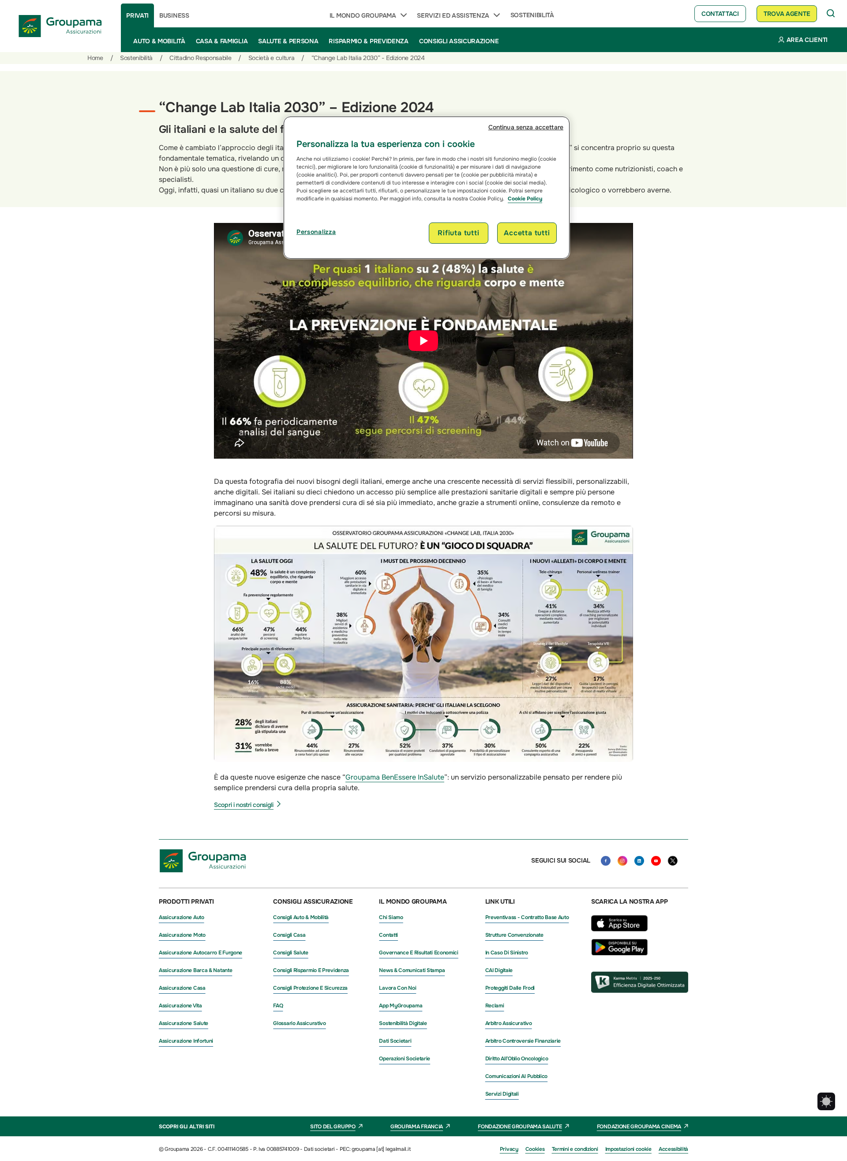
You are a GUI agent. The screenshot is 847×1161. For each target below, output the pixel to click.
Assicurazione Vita (180, 1005)
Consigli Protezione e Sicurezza (310, 987)
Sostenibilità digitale (403, 1023)
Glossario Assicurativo (299, 1023)
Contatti (388, 935)
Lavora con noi (397, 987)
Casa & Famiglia (222, 41)
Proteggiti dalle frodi (510, 987)
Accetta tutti (527, 232)
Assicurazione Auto (181, 917)
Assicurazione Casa (182, 987)
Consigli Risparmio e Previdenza (311, 970)
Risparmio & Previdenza (368, 41)
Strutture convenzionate (514, 935)
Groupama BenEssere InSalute (394, 777)
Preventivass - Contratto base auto (527, 917)
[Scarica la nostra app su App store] (619, 934)
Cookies (535, 1149)
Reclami (494, 1005)
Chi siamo (391, 917)
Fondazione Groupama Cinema (639, 1126)
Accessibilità (673, 1149)
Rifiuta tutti (458, 232)
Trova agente (787, 14)
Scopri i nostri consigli (244, 805)
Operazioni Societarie (404, 1058)
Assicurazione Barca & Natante (195, 970)
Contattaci (720, 14)
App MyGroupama (400, 1005)
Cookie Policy (525, 198)
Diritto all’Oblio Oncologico (516, 1058)
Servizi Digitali (502, 1093)
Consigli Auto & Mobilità (301, 917)
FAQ (278, 1005)
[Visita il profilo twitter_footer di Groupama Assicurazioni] (673, 861)
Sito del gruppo (333, 1126)
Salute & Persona (288, 41)
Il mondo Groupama (363, 15)
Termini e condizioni (575, 1149)
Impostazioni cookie (628, 1149)
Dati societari (395, 1040)
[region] (426, 187)
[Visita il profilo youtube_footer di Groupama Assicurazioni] (656, 861)
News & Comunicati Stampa (412, 970)
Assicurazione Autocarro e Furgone (200, 952)
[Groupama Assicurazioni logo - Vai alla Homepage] (60, 26)
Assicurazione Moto (182, 935)
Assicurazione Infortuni (186, 1040)
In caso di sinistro (506, 952)
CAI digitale (499, 970)
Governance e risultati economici (418, 952)
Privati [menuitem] (137, 15)
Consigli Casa (289, 935)
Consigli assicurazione (458, 41)
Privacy (509, 1149)
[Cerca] (831, 13)
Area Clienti (807, 40)
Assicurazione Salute (183, 1023)
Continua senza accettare (525, 127)
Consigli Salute (290, 952)
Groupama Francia (416, 1126)
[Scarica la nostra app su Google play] (619, 953)
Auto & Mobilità (159, 41)
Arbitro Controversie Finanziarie (523, 1040)
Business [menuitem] (174, 15)
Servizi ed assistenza (453, 15)
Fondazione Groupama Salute (520, 1126)
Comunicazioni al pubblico (516, 1076)
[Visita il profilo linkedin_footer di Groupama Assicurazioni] (639, 861)
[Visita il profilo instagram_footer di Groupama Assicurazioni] (622, 861)
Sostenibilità (532, 15)
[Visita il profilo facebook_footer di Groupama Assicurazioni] (606, 861)
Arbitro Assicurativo (508, 1023)
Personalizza (316, 232)
